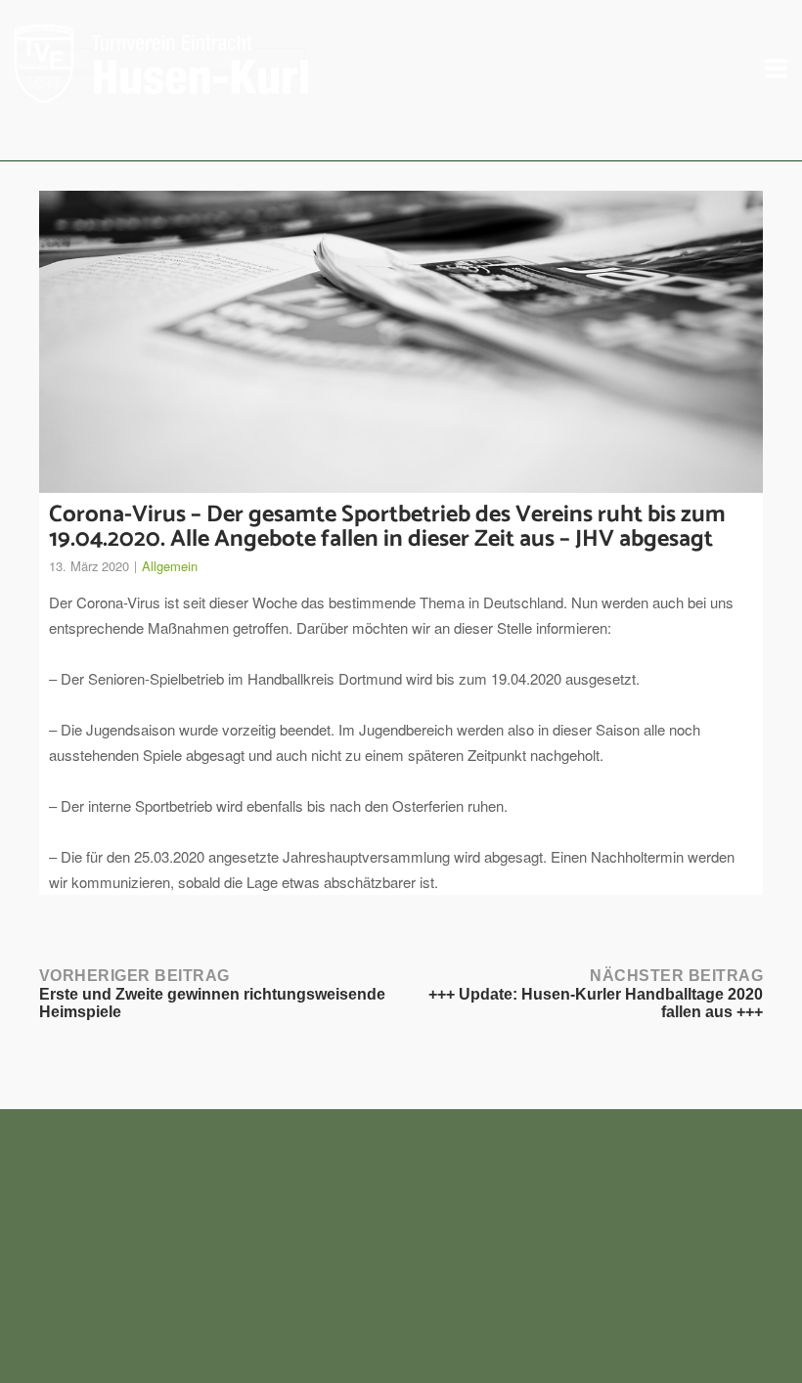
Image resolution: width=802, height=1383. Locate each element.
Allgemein (170, 566)
